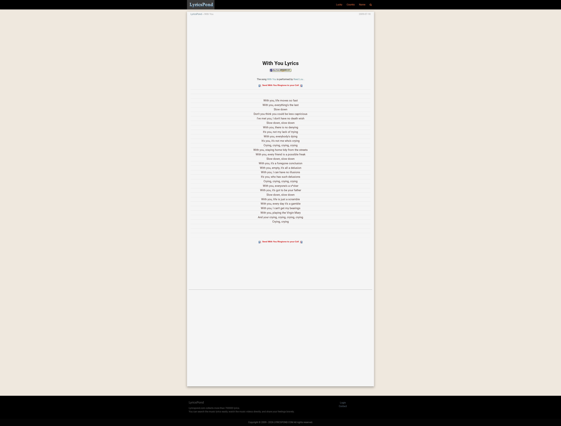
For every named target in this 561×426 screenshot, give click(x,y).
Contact (343, 406)
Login (343, 402)
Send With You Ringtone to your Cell (280, 85)
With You (271, 79)
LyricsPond (196, 14)
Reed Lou (298, 79)
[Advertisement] (278, 36)
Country (351, 4)
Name (362, 4)
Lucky (339, 4)
